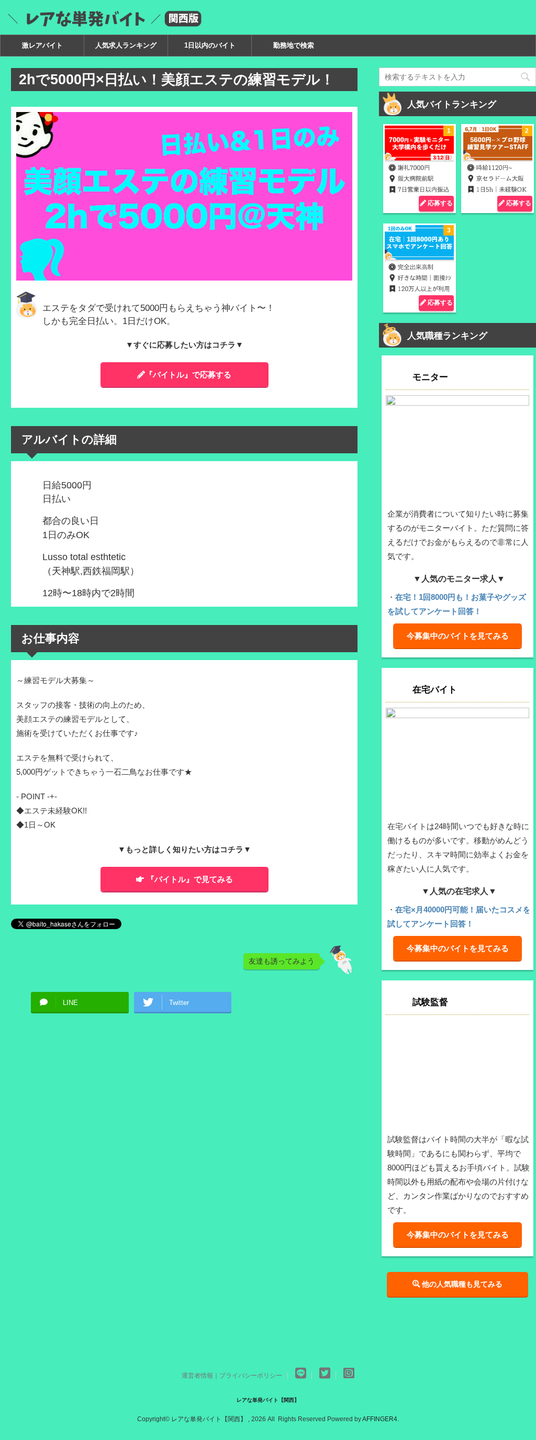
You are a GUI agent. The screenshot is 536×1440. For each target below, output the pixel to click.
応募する (439, 203)
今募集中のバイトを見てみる (458, 635)
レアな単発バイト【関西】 (268, 1400)
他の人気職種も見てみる (461, 1284)
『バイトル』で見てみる (190, 879)
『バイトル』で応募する (188, 374)
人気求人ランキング (126, 45)
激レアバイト (42, 45)
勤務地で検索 (293, 45)
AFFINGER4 (379, 1419)
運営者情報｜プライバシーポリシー (232, 1375)
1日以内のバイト (210, 45)
